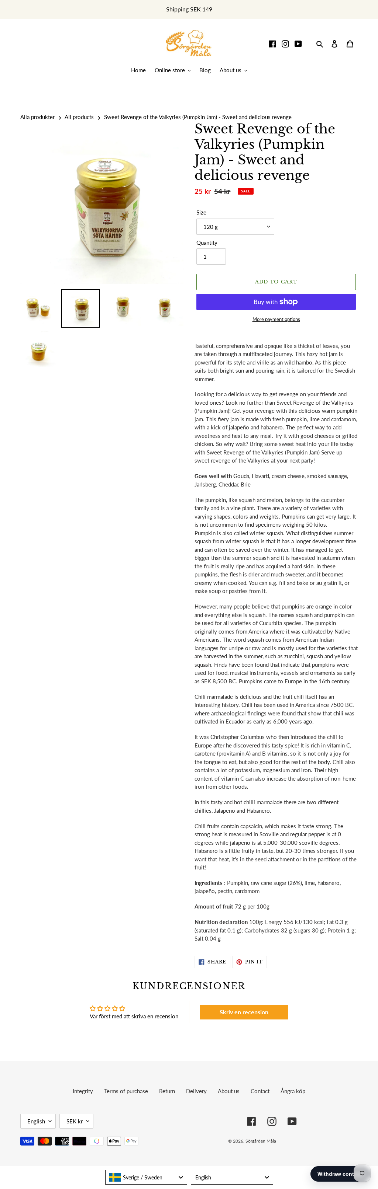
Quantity (206, 242)
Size (201, 212)
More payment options (276, 319)
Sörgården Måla (260, 1141)
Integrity (83, 1091)
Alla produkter (37, 117)
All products (79, 117)
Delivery (196, 1091)
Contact (260, 1091)
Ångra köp (293, 1091)
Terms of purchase (126, 1091)
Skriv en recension (244, 1011)
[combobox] (146, 1177)
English (36, 1121)
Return (167, 1091)
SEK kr (74, 1121)
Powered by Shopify (331, 1141)
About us (229, 1091)
